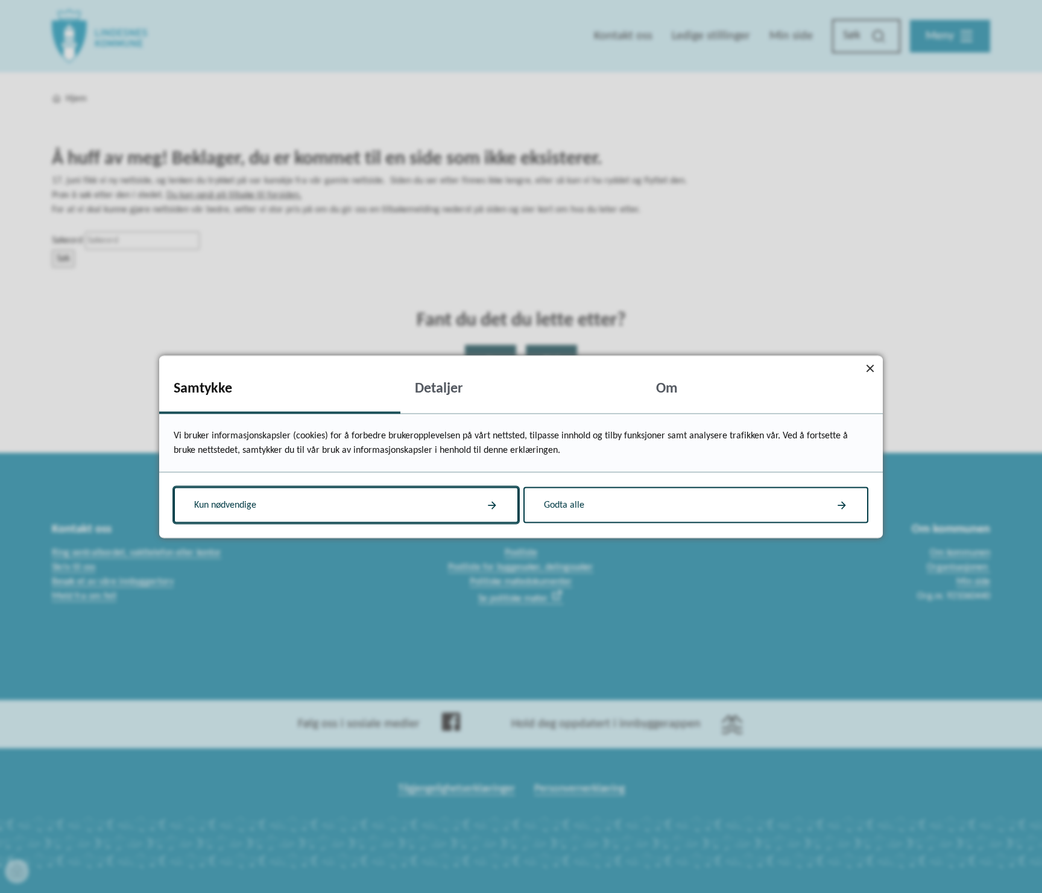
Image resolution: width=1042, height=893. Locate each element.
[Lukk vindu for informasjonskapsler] (870, 368)
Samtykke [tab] (203, 388)
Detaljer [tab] (439, 388)
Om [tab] (667, 388)
